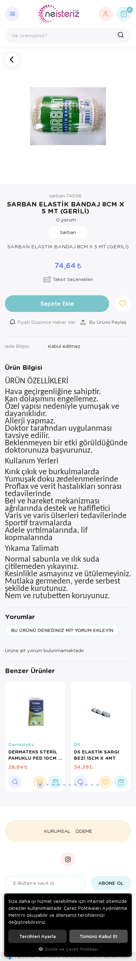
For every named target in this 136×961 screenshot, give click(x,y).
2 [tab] (47, 785)
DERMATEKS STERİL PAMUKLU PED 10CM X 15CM (34, 755)
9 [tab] (86, 785)
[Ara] (121, 35)
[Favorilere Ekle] (105, 782)
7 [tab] (75, 785)
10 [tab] (92, 785)
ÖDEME (83, 831)
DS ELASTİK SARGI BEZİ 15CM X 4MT (96, 755)
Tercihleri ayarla (37, 936)
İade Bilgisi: (17, 346)
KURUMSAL (57, 831)
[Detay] (15, 782)
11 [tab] (98, 785)
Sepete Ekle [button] (57, 303)
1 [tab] (40, 785)
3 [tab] (53, 785)
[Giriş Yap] (105, 14)
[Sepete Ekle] (55, 782)
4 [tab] (59, 785)
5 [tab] (64, 785)
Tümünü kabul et (99, 936)
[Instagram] (68, 859)
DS (77, 744)
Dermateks (21, 744)
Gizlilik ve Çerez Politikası (71, 949)
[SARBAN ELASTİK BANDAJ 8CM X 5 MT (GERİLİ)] (68, 116)
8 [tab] (81, 785)
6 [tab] (70, 785)
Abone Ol (110, 883)
